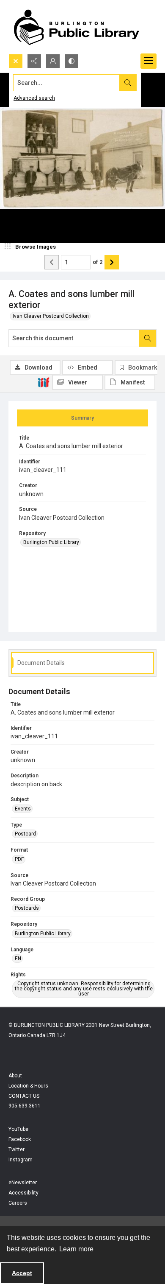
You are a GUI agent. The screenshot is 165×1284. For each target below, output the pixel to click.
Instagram (20, 1160)
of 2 (97, 262)
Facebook (19, 1139)
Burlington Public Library (51, 542)
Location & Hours (28, 1086)
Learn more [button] (76, 1249)
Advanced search (34, 98)
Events (23, 809)
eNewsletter (22, 1183)
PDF (19, 859)
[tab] (82, 418)
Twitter (16, 1149)
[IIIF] (43, 382)
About (15, 1076)
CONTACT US (23, 1096)
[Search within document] (147, 338)
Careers (17, 1203)
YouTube (18, 1129)
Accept (22, 1273)
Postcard (25, 834)
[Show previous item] (51, 262)
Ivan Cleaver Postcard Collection (51, 316)
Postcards (27, 908)
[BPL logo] (76, 27)
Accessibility (23, 1193)
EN (18, 959)
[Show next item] (111, 262)
